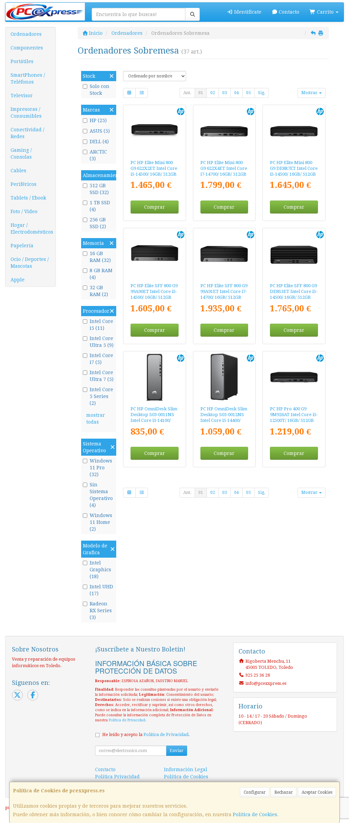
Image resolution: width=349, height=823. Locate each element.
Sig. (261, 92)
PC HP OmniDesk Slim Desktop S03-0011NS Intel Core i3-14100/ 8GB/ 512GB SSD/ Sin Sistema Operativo (154, 420)
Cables (18, 170)
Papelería (22, 245)
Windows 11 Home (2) (101, 522)
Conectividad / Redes (27, 133)
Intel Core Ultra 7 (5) (101, 376)
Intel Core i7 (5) (101, 359)
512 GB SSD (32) (99, 189)
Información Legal (185, 769)
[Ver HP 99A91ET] (224, 254)
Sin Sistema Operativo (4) (101, 495)
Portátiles (22, 61)
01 (200, 92)
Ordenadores (26, 34)
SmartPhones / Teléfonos (28, 78)
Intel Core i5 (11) (101, 325)
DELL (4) (99, 141)
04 (236, 92)
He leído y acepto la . (146, 734)
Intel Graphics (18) (100, 569)
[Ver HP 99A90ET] (154, 254)
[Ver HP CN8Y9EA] (154, 377)
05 (248, 92)
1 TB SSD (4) (100, 206)
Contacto (288, 12)
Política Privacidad (117, 776)
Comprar (154, 207)
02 (212, 92)
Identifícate (247, 12)
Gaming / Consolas (21, 153)
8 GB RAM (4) (101, 274)
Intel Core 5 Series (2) (101, 396)
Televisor (22, 95)
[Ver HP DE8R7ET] (294, 131)
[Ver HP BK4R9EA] (224, 377)
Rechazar (283, 792)
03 (224, 92)
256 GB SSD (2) (98, 223)
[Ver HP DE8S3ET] (294, 254)
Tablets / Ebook (28, 198)
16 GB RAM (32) (100, 257)
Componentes (27, 47)
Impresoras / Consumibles (26, 112)
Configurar (254, 792)
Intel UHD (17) (101, 590)
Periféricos (23, 184)
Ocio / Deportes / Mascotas (30, 262)
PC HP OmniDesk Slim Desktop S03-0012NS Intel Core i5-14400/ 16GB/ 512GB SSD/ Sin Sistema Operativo (223, 420)
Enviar (176, 750)
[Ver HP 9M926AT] (294, 377)
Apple (18, 279)
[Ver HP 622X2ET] (154, 131)
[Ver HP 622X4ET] (224, 131)
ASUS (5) (100, 131)
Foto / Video (24, 211)
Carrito (325, 12)
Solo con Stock (99, 90)
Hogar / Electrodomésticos (32, 228)
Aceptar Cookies (317, 792)
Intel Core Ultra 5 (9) (101, 342)
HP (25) (98, 120)
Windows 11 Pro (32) (101, 467)
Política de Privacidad (127, 720)
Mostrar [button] (309, 92)
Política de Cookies (255, 814)
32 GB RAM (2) (99, 291)
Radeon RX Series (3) (101, 610)
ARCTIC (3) (98, 155)
